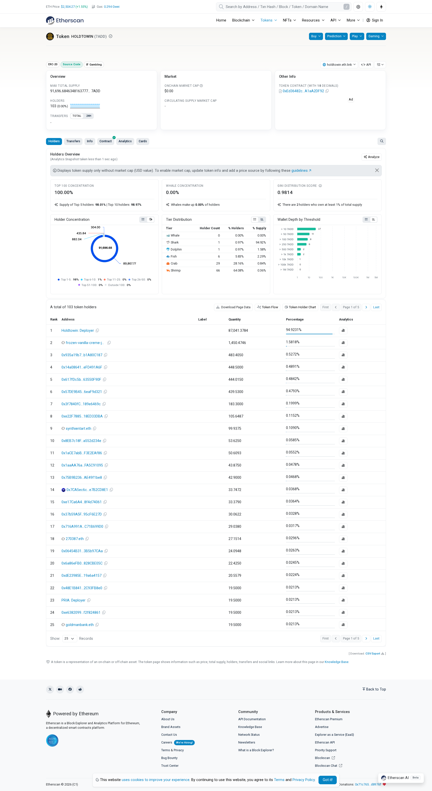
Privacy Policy (303, 780)
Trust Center (169, 766)
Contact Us (169, 734)
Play (355, 36)
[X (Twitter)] (50, 690)
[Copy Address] (327, 91)
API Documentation (252, 719)
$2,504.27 (68, 6)
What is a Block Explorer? (256, 750)
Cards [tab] (143, 141)
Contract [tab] (106, 141)
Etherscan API (325, 742)
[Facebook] (70, 690)
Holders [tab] (54, 141)
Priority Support (325, 750)
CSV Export (373, 653)
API (368, 64)
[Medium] (60, 690)
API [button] (333, 20)
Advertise (321, 727)
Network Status (249, 734)
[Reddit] (80, 690)
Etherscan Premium (328, 719)
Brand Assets (170, 727)
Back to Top (376, 689)
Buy (313, 36)
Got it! (327, 780)
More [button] (351, 20)
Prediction (334, 36)
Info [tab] (90, 141)
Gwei (112, 6)
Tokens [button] (266, 20)
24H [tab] (88, 116)
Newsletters (246, 742)
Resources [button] (311, 20)
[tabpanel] (101, 123)
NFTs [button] (287, 20)
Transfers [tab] (73, 141)
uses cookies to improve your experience (156, 780)
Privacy (179, 750)
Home (221, 20)
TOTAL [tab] (76, 116)
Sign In (377, 20)
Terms (165, 750)
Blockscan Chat (326, 766)
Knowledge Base (336, 662)
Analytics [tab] (125, 141)
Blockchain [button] (241, 20)
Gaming (374, 36)
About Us (167, 719)
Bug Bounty (169, 758)
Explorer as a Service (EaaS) (334, 734)
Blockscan (323, 758)
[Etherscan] (65, 20)
